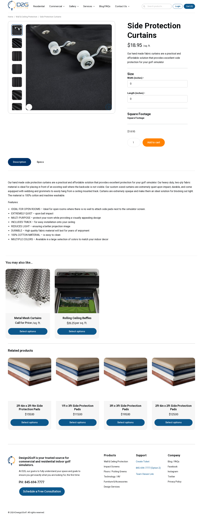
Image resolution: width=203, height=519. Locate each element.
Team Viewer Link (145, 474)
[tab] (19, 162)
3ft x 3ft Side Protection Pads (125, 407)
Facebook (172, 466)
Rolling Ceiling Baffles (77, 318)
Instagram (173, 471)
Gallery (72, 6)
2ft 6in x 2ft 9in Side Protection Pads (29, 407)
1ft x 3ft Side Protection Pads (77, 407)
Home (10, 17)
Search (144, 6)
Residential (39, 6)
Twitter (171, 476)
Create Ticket (142, 461)
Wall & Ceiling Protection (26, 17)
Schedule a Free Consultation (42, 491)
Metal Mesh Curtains (27, 318)
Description (19, 162)
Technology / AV (112, 476)
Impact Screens (112, 466)
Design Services (112, 486)
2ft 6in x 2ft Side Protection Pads (173, 407)
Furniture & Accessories (116, 481)
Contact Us (121, 6)
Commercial (55, 6)
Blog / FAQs (173, 461)
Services (87, 6)
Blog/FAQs (104, 6)
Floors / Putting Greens (115, 471)
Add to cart (153, 142)
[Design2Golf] (18, 6)
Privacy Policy (174, 481)
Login (177, 6)
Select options (28, 331)
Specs (40, 162)
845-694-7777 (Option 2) (148, 468)
